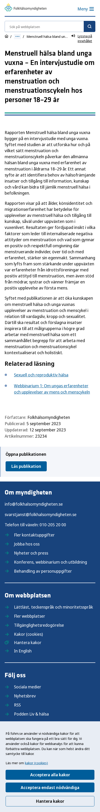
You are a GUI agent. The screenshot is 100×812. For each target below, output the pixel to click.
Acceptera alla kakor (50, 774)
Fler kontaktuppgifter (34, 535)
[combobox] (50, 26)
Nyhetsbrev (25, 696)
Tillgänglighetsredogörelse (39, 625)
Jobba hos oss (27, 544)
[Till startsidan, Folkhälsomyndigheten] (26, 8)
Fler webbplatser (29, 616)
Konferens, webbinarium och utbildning (50, 562)
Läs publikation (26, 466)
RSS (17, 705)
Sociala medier (27, 687)
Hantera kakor (50, 801)
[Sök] (89, 26)
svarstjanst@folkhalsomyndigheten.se (41, 514)
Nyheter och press (31, 553)
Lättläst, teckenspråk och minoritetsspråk (53, 607)
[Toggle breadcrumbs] (17, 36)
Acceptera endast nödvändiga (50, 787)
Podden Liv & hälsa (31, 714)
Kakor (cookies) (28, 634)
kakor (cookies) (36, 763)
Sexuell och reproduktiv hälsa (41, 375)
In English (23, 651)
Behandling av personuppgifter (43, 571)
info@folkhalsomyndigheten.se (34, 504)
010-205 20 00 (53, 524)
